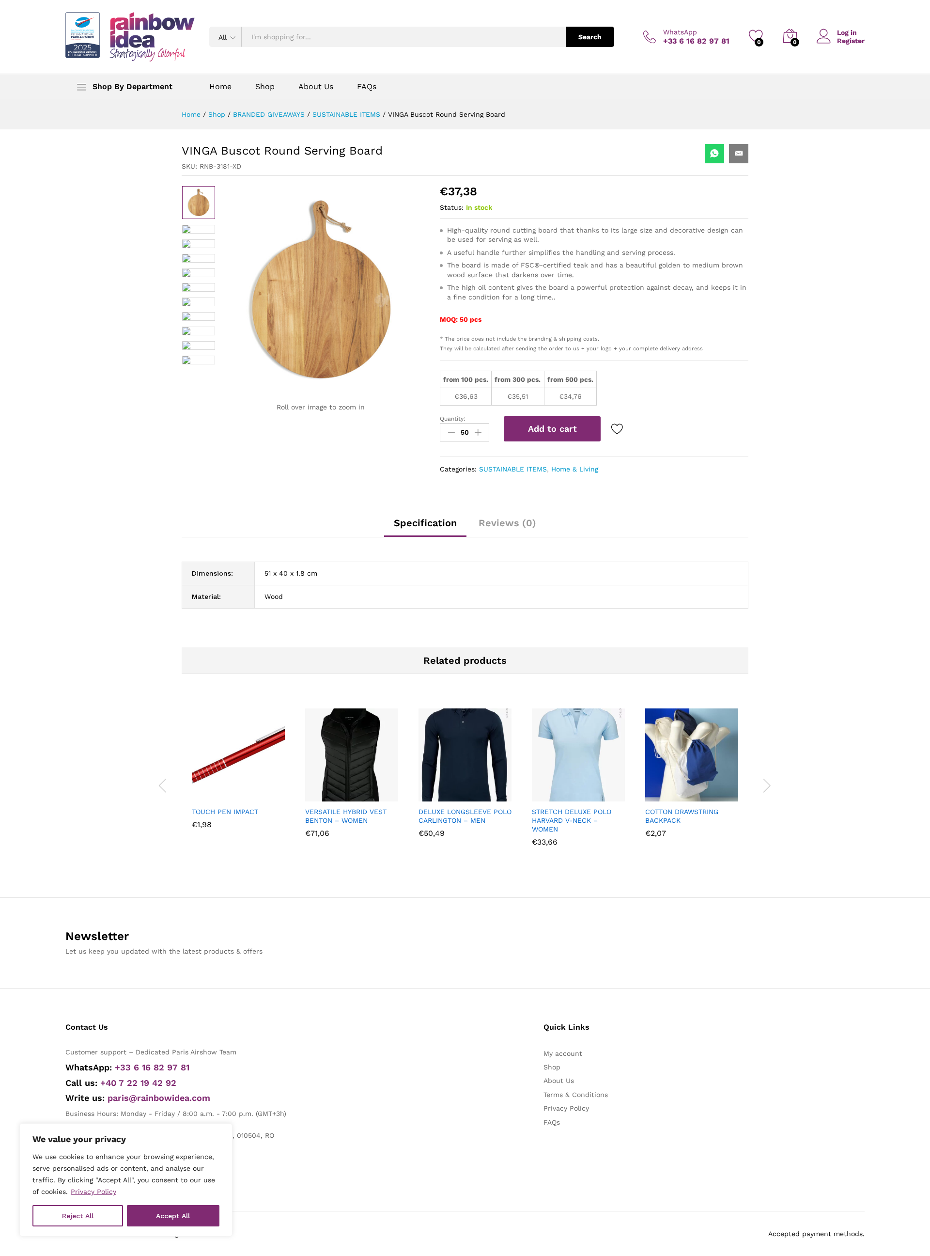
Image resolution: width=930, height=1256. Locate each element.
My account (562, 1053)
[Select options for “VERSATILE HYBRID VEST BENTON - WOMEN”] (328, 795)
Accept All (173, 1216)
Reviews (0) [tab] (507, 523)
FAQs (366, 87)
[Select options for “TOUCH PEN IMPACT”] (214, 795)
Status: (452, 207)
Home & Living (574, 469)
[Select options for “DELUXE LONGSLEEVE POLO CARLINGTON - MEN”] (441, 795)
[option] (199, 202)
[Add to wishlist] (618, 429)
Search (590, 37)
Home (220, 87)
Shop (265, 87)
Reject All (77, 1216)
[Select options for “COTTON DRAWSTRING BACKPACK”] (668, 795)
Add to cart (552, 429)
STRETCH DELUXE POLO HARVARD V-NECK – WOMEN (571, 820)
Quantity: (452, 419)
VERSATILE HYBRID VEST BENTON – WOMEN (346, 816)
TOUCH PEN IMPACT (225, 812)
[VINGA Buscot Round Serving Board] (714, 153)
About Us (315, 87)
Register (851, 41)
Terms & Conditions (575, 1095)
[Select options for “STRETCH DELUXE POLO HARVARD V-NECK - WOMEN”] (554, 795)
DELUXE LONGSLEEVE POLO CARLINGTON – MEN (465, 816)
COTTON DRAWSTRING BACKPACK (681, 816)
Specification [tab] (425, 523)
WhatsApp (680, 32)
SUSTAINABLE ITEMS (513, 469)
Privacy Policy (93, 1191)
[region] (125, 1180)
